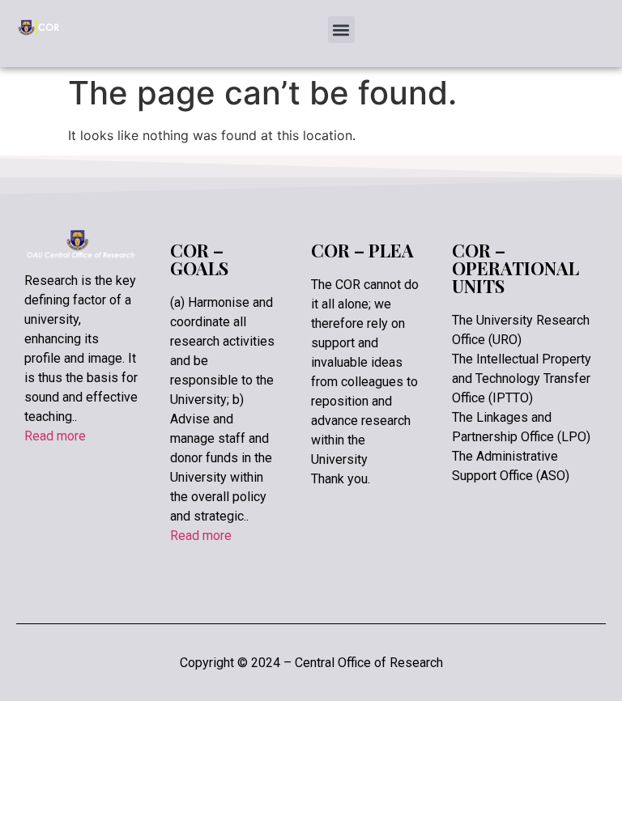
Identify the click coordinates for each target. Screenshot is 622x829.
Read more (55, 436)
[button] (341, 29)
